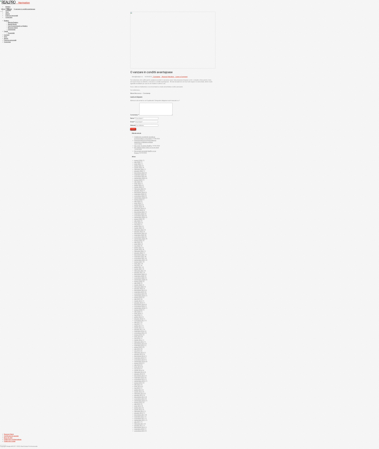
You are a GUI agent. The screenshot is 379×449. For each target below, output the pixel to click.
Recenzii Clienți (9, 434)
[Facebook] (0, 444)
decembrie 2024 (139, 192)
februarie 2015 (139, 353)
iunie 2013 (137, 386)
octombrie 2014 (139, 360)
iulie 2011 (137, 422)
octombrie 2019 (139, 294)
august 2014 (138, 363)
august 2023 (138, 219)
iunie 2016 (137, 336)
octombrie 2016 (139, 333)
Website (133, 125)
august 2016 (138, 335)
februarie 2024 (139, 208)
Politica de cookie (9, 441)
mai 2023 (137, 224)
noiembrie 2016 (139, 331)
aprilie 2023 (138, 226)
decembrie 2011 (139, 415)
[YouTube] (4, 444)
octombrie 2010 (139, 431)
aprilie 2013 (138, 390)
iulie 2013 (137, 385)
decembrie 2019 (139, 290)
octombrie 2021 (139, 258)
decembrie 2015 (139, 344)
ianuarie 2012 (138, 413)
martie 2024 (138, 207)
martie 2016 (138, 340)
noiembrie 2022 (139, 235)
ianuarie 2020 (138, 288)
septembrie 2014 (139, 361)
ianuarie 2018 (138, 319)
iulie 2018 (137, 312)
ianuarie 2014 (138, 374)
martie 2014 (138, 370)
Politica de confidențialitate (12, 439)
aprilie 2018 (138, 317)
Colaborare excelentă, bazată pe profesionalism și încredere (144, 138)
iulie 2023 (137, 221)
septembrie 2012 (139, 401)
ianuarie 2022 (138, 253)
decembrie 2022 (139, 233)
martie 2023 (138, 228)
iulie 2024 (137, 201)
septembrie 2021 (139, 260)
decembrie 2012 (139, 397)
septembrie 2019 (139, 296)
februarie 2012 (139, 411)
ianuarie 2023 (138, 232)
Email (132, 122)
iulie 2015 (137, 349)
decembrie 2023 (139, 212)
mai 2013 (137, 388)
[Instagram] (5, 444)
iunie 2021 (137, 264)
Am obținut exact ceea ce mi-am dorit (146, 147)
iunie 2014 (137, 367)
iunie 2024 (137, 203)
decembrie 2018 (139, 304)
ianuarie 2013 (138, 395)
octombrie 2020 (139, 278)
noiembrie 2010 (139, 429)
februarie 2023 (139, 230)
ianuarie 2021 (138, 272)
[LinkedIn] (3, 444)
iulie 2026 (137, 162)
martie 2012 (138, 409)
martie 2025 (138, 187)
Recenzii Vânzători (168, 77)
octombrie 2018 (139, 306)
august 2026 (138, 160)
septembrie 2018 (139, 308)
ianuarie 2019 (138, 303)
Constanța (156, 77)
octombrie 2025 (139, 176)
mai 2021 (137, 265)
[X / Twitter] (1, 444)
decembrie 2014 (139, 356)
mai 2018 (137, 315)
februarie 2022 (139, 251)
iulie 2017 (137, 322)
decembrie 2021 (139, 255)
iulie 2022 (137, 242)
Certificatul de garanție (11, 436)
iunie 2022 (137, 244)
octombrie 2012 (139, 399)
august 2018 (138, 310)
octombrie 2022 (139, 237)
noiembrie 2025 (139, 175)
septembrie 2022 (139, 239)
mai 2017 (137, 324)
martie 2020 (138, 285)
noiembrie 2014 (139, 358)
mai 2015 (137, 351)
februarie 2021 (139, 271)
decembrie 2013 (139, 376)
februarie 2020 (139, 287)
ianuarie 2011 (138, 425)
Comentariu (134, 115)
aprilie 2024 (138, 205)
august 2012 (138, 402)
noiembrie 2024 (139, 194)
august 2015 (138, 347)
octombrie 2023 (139, 215)
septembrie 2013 (139, 381)
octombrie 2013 (139, 379)
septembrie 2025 (139, 178)
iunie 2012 (137, 406)
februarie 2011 (139, 424)
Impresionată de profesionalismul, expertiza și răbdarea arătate (145, 141)
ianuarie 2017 (138, 329)
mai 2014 (137, 369)
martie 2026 (138, 167)
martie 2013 (138, 392)
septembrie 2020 (139, 280)
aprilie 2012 (138, 408)
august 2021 (138, 262)
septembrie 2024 (139, 198)
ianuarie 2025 (138, 191)
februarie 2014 (139, 372)
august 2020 (138, 281)
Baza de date (8, 438)
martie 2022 (138, 249)
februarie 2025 (139, 189)
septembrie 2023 (139, 217)
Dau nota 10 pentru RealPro (143, 146)
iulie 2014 (137, 365)
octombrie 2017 (139, 320)
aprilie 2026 (138, 166)
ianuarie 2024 (138, 210)
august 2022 (138, 240)
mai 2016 (137, 338)
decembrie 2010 (139, 427)
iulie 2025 (137, 182)
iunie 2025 (137, 183)
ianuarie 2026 (138, 171)
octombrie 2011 (139, 418)
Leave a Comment (181, 77)
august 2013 (138, 383)
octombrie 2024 (139, 196)
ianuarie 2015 (138, 354)
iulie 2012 (137, 404)
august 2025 (138, 180)
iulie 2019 (137, 299)
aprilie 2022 (138, 248)
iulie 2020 (137, 283)
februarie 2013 (139, 393)
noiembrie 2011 (139, 417)
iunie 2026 (137, 164)
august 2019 (138, 297)
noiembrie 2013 (139, 377)
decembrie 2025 (139, 173)
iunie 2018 (137, 313)
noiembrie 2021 (139, 256)
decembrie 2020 (139, 274)
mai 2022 (137, 246)
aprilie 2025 (138, 185)
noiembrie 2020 (139, 276)
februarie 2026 (139, 169)
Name (132, 118)
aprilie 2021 (138, 267)
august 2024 (138, 199)
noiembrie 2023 (139, 214)
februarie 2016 (139, 342)
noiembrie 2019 (139, 292)
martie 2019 (138, 301)
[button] (23, 2)
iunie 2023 (137, 223)
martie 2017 (138, 328)
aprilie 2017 (138, 326)
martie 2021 (138, 269)
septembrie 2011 (139, 420)
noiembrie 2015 (139, 345)
